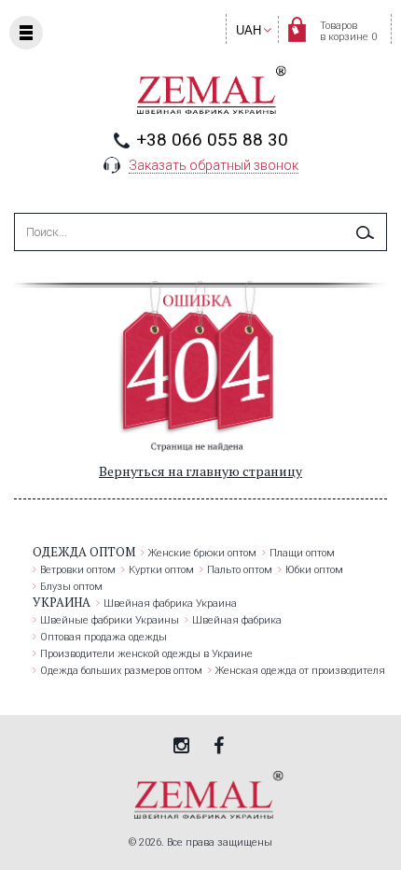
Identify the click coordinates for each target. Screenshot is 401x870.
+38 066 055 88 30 (212, 139)
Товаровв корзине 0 (348, 31)
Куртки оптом (161, 570)
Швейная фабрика (237, 620)
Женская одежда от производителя (300, 671)
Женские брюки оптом (202, 553)
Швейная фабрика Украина (170, 603)
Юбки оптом (314, 570)
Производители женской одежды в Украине (146, 654)
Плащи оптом (302, 553)
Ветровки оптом (78, 570)
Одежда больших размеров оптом (121, 671)
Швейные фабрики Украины (109, 620)
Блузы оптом (71, 587)
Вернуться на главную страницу (200, 471)
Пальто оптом (239, 570)
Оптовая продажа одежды (103, 637)
